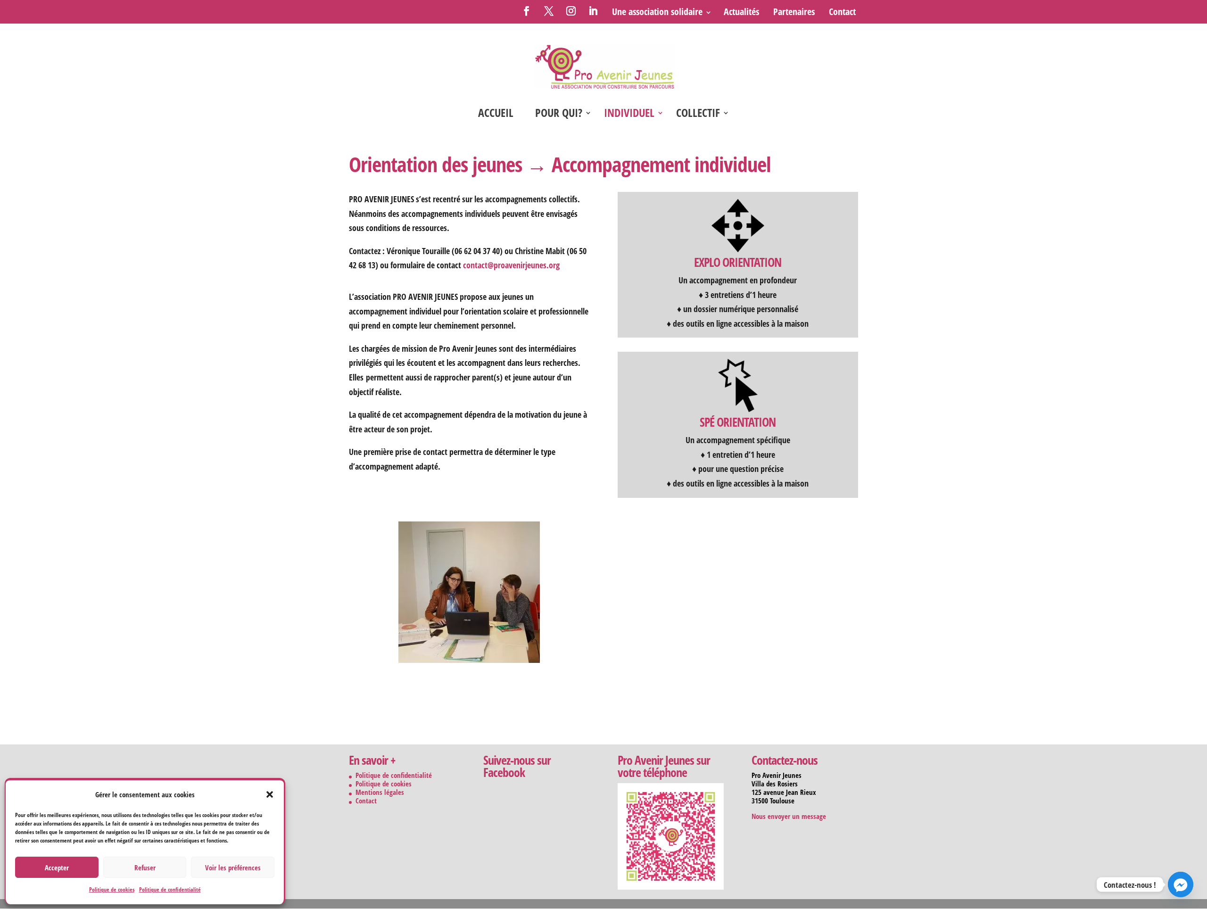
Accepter (57, 867)
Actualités (741, 11)
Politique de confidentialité (170, 889)
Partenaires (794, 11)
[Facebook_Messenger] (1180, 884)
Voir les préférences (233, 867)
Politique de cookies (111, 889)
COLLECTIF (698, 114)
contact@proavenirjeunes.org (511, 265)
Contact (842, 11)
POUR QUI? (558, 114)
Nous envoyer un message (789, 816)
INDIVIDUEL (629, 114)
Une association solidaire (657, 11)
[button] (269, 794)
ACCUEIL (495, 114)
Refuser (145, 867)
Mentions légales (379, 792)
